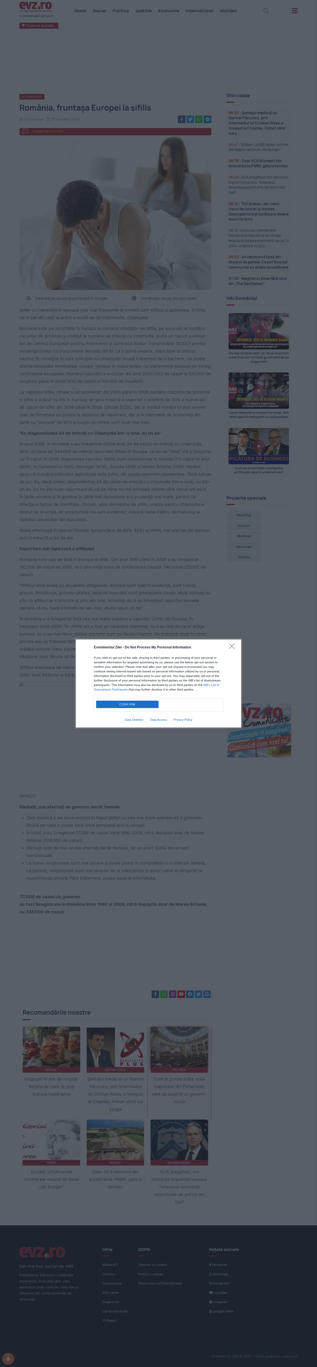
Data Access (158, 719)
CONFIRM (127, 704)
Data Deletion (134, 719)
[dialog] (158, 683)
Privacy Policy (183, 719)
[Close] (233, 647)
